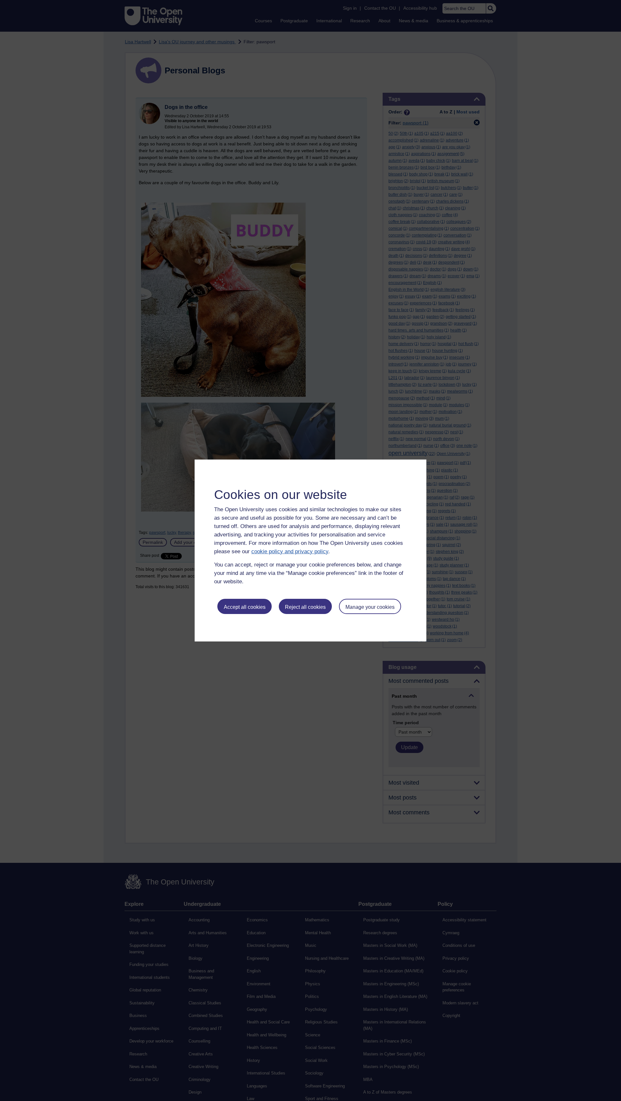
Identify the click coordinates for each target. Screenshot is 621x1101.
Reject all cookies (305, 607)
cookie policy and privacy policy (289, 551)
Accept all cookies (245, 607)
